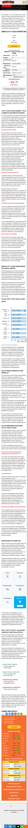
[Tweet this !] (9, 714)
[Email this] (18, 826)
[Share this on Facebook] (6, 714)
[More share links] (21, 714)
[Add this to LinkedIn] (12, 714)
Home (11, 806)
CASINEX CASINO (16, 5)
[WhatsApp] (18, 714)
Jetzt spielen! (14, 46)
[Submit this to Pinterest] (15, 714)
